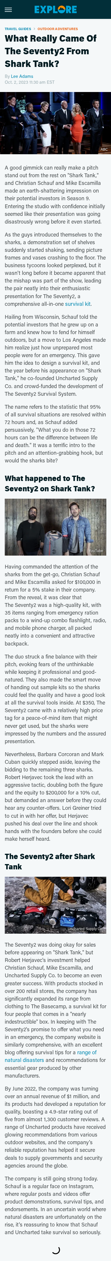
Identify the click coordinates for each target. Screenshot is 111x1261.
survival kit (78, 303)
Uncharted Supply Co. (85, 929)
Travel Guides (18, 28)
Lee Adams (22, 76)
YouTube (96, 551)
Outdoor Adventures (58, 28)
